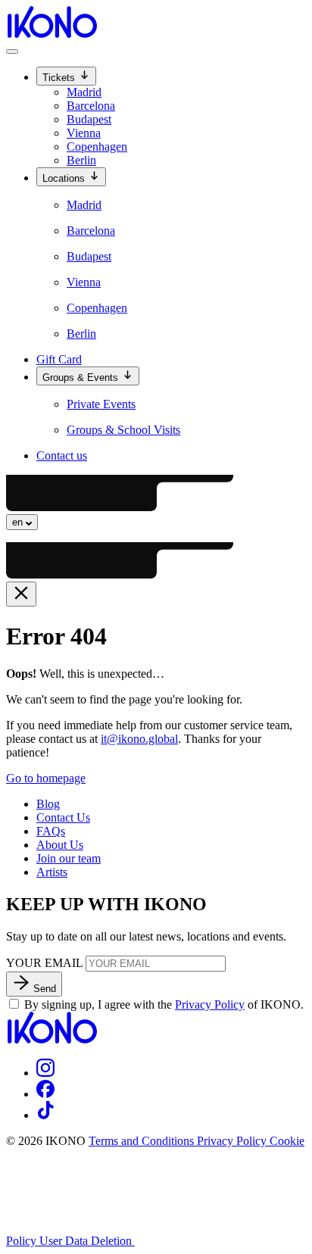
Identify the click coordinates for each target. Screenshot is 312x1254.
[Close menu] (21, 594)
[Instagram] (45, 1072)
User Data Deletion (87, 1240)
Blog (48, 803)
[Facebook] (45, 1093)
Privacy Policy (210, 1004)
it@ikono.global (139, 738)
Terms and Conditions (143, 1140)
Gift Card (59, 359)
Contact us (61, 455)
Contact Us (63, 817)
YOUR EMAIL (44, 962)
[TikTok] (45, 1115)
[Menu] (12, 51)
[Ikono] (51, 1039)
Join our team (68, 858)
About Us (59, 844)
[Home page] (51, 33)
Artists (51, 872)
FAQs (50, 831)
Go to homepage (46, 778)
